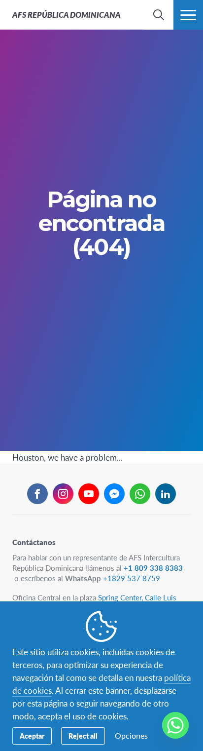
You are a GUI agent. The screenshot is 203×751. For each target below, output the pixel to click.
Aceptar (32, 736)
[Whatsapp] (175, 725)
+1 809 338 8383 (153, 567)
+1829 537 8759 (131, 578)
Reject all (83, 736)
